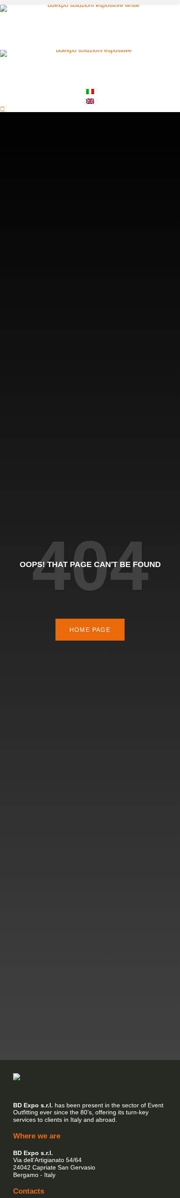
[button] (90, 2)
